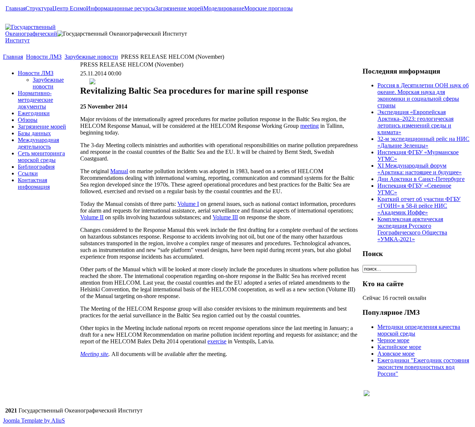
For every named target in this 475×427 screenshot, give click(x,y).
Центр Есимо (69, 8)
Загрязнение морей (179, 8)
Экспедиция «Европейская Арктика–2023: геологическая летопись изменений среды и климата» (415, 122)
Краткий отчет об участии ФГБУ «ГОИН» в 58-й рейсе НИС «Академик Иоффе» (419, 206)
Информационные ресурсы (120, 8)
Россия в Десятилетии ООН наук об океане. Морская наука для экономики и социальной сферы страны (423, 95)
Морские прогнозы (268, 8)
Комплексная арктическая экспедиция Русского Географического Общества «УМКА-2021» (412, 229)
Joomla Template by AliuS (34, 420)
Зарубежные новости (91, 57)
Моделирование (223, 8)
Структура (39, 8)
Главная (16, 8)
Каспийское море (399, 347)
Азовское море (396, 353)
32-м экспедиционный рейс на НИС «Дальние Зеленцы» (423, 142)
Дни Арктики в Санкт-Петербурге (421, 179)
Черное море (393, 340)
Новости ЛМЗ (44, 57)
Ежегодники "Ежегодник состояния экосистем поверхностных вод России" (423, 367)
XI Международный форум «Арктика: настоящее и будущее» (419, 168)
